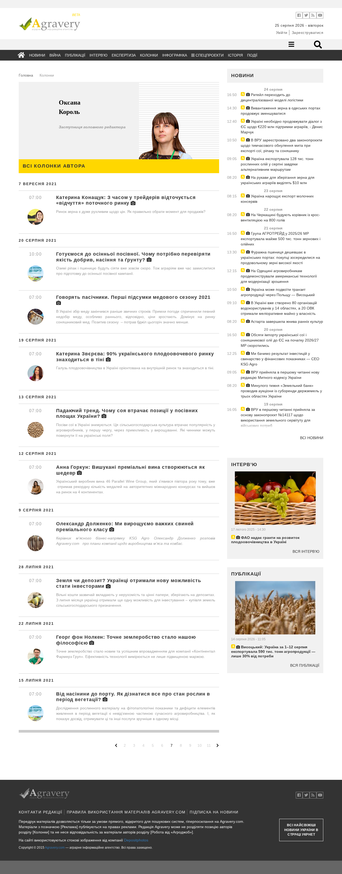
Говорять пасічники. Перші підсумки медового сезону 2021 (133, 297)
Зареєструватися (308, 32)
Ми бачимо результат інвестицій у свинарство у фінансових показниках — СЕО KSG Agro (280, 358)
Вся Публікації (304, 665)
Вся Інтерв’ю (306, 551)
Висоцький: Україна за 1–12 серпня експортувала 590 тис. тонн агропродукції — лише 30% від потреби (273, 651)
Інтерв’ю (98, 55)
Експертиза (124, 55)
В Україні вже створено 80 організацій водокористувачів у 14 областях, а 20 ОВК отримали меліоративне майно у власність (279, 308)
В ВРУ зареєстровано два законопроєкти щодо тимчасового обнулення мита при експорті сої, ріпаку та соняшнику (281, 145)
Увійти (281, 32)
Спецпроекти (209, 55)
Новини (37, 55)
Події (252, 55)
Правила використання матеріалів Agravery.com (126, 812)
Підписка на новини (214, 812)
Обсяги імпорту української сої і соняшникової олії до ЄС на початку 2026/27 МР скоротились (280, 340)
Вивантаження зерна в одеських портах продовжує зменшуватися (280, 111)
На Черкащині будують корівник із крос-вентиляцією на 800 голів (280, 217)
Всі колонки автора (54, 166)
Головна (26, 75)
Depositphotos (136, 840)
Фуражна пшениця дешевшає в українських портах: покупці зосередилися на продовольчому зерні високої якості (280, 257)
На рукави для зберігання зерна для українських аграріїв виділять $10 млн (277, 180)
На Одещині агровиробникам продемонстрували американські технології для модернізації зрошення (279, 276)
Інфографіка (174, 55)
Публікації (75, 55)
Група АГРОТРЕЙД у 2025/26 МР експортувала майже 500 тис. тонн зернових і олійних (280, 238)
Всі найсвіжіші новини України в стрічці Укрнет (301, 829)
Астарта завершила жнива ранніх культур (286, 321)
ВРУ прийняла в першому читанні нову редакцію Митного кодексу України (280, 375)
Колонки (149, 55)
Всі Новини (311, 438)
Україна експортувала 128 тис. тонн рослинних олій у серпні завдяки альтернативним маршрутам (277, 164)
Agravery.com (55, 847)
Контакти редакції (41, 812)
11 (209, 745)
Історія (235, 55)
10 (199, 745)
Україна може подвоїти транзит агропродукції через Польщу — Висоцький (278, 292)
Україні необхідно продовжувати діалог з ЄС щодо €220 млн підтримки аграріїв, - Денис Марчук (282, 126)
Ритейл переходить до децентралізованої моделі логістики (272, 97)
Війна (55, 55)
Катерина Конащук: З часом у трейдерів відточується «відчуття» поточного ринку (126, 200)
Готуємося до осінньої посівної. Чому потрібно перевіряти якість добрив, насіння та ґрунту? (133, 257)
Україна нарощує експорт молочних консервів (277, 199)
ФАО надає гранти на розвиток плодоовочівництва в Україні (265, 539)
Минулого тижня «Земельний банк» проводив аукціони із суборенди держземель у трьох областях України (281, 390)
